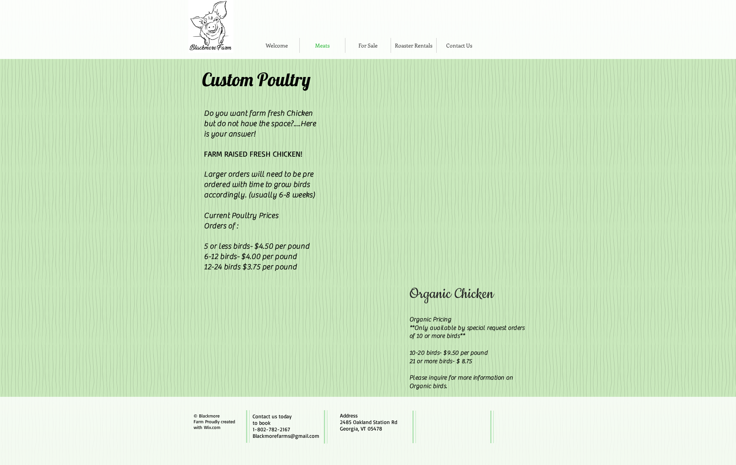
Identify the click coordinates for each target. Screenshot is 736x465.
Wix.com (212, 427)
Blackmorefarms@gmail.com (286, 435)
